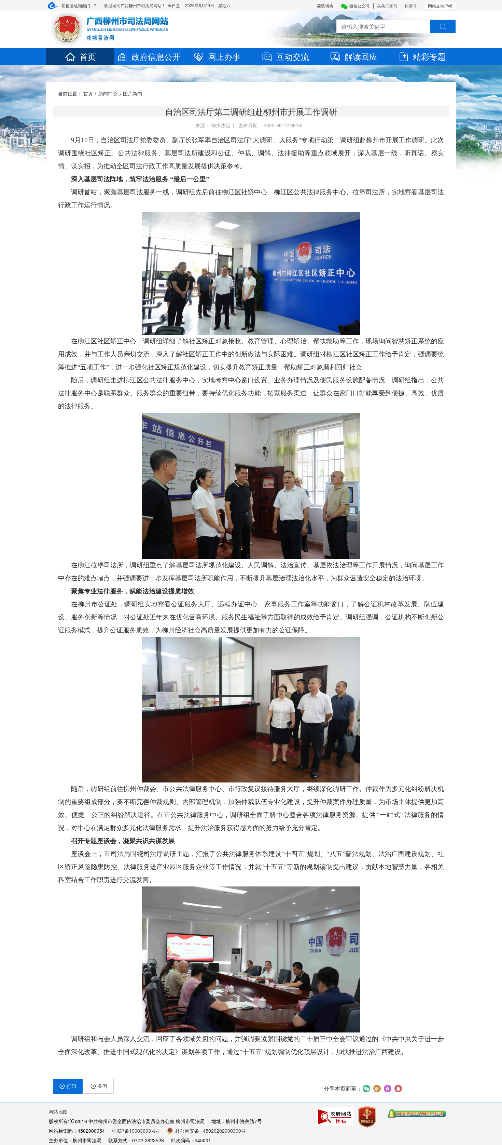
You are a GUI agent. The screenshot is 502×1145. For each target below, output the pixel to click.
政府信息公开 (156, 56)
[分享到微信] (366, 1088)
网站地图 (58, 1111)
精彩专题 (429, 56)
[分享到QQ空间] (387, 1088)
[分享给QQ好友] (398, 1088)
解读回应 (361, 56)
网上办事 (224, 56)
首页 (88, 56)
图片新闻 (132, 93)
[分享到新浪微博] (377, 1088)
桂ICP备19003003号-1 (136, 1130)
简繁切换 (325, 6)
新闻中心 (107, 93)
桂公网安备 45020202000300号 (210, 1130)
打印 (71, 1085)
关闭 (102, 1085)
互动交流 (292, 56)
